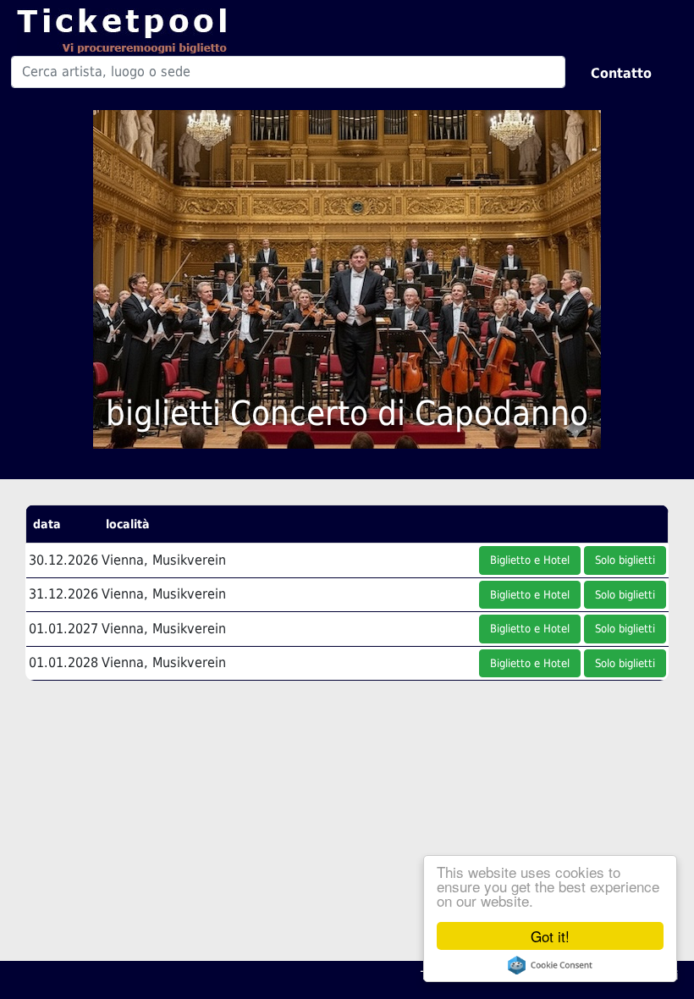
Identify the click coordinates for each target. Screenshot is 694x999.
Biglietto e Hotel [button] (530, 560)
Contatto (621, 73)
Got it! (550, 936)
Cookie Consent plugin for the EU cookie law (550, 965)
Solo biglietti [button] (625, 560)
